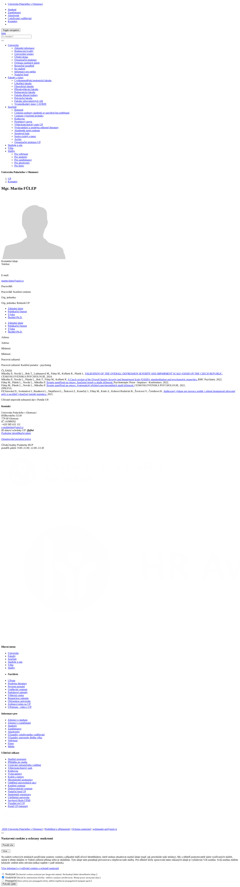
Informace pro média (25, 71)
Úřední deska (21, 57)
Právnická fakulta (23, 98)
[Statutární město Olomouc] (8, 826)
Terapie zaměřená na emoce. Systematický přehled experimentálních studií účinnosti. (90, 385)
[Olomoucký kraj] (12, 817)
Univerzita (13, 653)
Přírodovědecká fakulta (26, 89)
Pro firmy (19, 165)
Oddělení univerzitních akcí (22, 782)
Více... (6, 851)
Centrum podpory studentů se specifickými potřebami (41, 112)
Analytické (10, 877)
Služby (11, 667)
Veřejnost (12, 740)
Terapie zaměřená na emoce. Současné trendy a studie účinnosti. (80, 382)
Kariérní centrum (16, 785)
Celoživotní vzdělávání (20, 18)
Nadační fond (21, 74)
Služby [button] (11, 151)
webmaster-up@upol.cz (105, 829)
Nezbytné (10, 874)
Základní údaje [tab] (15, 308)
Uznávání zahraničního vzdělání (24, 765)
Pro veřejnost (21, 154)
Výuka (11, 314)
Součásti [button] (12, 107)
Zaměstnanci (14, 12)
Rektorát (18, 109)
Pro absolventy (22, 162)
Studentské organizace (19, 794)
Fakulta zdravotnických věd (28, 101)
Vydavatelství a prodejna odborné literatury (36, 127)
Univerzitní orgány (24, 54)
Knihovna (19, 118)
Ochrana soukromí (81, 829)
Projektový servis (23, 121)
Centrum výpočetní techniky (29, 115)
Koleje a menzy (16, 776)
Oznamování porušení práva (16, 439)
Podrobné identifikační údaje (16, 433)
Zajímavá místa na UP (19, 704)
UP (9, 178)
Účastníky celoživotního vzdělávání (26, 734)
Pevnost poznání (16, 686)
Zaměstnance (14, 728)
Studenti (12, 9)
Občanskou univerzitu (19, 701)
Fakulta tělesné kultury (26, 95)
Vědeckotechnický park (20, 768)
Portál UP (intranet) (18, 806)
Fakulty (12, 656)
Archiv (18, 139)
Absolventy (14, 731)
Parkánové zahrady (18, 692)
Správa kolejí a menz (25, 136)
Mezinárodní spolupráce (20, 779)
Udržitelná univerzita (18, 797)
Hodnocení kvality (23, 51)
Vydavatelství (15, 773)
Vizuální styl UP (16, 803)
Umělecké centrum (17, 689)
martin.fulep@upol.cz (12, 280)
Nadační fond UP (17, 791)
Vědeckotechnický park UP (28, 124)
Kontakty (12, 21)
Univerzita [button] (13, 45)
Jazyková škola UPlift (19, 800)
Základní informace (24, 48)
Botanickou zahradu (18, 698)
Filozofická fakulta (24, 86)
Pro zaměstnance (23, 159)
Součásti (12, 659)
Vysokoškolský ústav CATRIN (30, 104)
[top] (2, 832)
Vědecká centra (16, 695)
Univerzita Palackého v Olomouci (25, 4)
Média (11, 746)
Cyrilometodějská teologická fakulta (32, 80)
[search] (2, 40)
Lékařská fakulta (23, 83)
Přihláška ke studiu (17, 762)
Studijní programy (17, 759)
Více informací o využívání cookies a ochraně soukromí (30, 868)
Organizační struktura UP (27, 142)
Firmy (11, 743)
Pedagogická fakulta (24, 92)
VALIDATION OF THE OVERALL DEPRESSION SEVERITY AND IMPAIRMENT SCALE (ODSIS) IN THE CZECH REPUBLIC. (154, 373)
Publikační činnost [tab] (17, 311)
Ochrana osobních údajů (27, 62)
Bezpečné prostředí (24, 65)
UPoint (11, 680)
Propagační (11, 880)
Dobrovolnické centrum (20, 788)
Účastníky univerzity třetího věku (25, 737)
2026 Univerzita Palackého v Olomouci (22, 829)
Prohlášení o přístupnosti (57, 829)
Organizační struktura (25, 59)
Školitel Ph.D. (15, 317)
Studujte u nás (15, 145)
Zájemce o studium (17, 720)
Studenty (12, 725)
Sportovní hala (21, 133)
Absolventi (13, 15)
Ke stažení (19, 68)
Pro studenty (20, 157)
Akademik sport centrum (27, 130)
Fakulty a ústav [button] (16, 77)
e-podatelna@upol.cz (12, 427)
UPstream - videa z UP (20, 707)
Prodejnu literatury (17, 683)
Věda (10, 148)
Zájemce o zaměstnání (19, 722)
